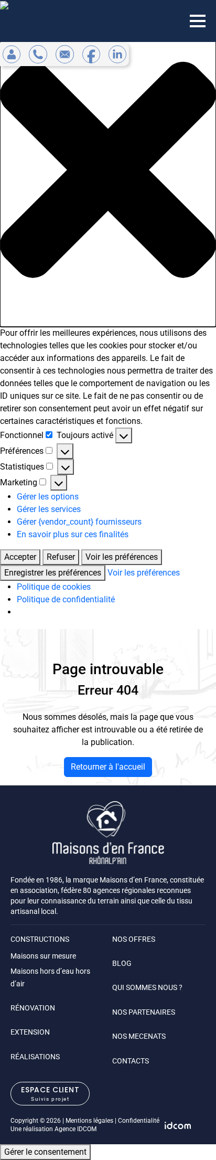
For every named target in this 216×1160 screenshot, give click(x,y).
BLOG (122, 963)
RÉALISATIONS (35, 1056)
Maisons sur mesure (43, 956)
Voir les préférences (121, 557)
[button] (108, 170)
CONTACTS (130, 1061)
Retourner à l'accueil (108, 767)
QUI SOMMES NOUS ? (147, 987)
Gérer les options (48, 497)
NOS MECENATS (139, 1036)
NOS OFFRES (133, 939)
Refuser (61, 557)
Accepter (20, 557)
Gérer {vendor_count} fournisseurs (79, 522)
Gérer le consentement (45, 1152)
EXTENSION (30, 1032)
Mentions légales (89, 1120)
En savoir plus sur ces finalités (72, 534)
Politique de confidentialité (66, 599)
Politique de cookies (54, 587)
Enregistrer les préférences (52, 573)
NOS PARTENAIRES (143, 1012)
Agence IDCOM (75, 1129)
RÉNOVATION (32, 1008)
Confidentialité (138, 1120)
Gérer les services (49, 509)
